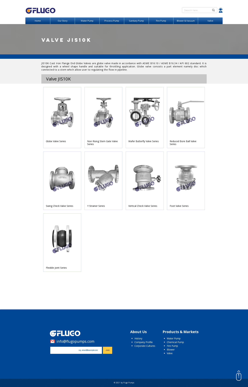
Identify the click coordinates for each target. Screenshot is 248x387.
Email (96, 344)
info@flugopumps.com (75, 341)
